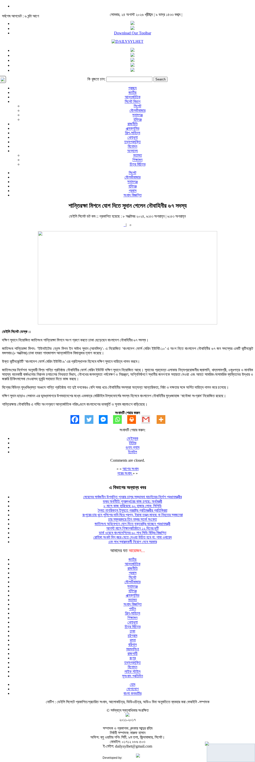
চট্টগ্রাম (132, 636)
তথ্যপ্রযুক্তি (132, 142)
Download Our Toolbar (132, 33)
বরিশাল (132, 644)
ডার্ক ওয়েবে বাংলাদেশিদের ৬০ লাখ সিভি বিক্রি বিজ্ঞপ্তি (132, 533)
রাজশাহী (132, 653)
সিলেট (137, 106)
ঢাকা (132, 631)
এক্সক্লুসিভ (132, 128)
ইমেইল (132, 452)
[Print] (134, 419)
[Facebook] (77, 419)
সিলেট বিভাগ (132, 101)
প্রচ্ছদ (132, 88)
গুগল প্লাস (132, 447)
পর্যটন (132, 609)
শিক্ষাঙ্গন (137, 160)
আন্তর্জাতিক (132, 97)
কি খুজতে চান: (96, 79)
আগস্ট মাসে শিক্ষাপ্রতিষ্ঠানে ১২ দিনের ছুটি (132, 528)
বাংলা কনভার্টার (132, 693)
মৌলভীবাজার (137, 110)
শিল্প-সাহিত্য (132, 133)
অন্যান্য (132, 151)
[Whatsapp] (120, 419)
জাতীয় (132, 92)
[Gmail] (148, 419)
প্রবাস (132, 191)
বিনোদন (132, 146)
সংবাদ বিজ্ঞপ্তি (133, 195)
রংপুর (132, 658)
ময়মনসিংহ (132, 649)
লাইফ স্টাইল (132, 671)
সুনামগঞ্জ (137, 115)
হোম (132, 684)
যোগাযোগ (133, 689)
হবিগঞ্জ (137, 119)
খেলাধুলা (133, 137)
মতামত (137, 155)
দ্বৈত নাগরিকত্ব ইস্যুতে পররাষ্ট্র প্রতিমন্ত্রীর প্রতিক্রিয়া (132, 510)
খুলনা (132, 640)
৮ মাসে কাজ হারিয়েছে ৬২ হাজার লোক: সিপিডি (133, 506)
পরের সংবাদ (125, 473)
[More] (164, 419)
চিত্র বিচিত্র (137, 164)
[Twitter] (92, 419)
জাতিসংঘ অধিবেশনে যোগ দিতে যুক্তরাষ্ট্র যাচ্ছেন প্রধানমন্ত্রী (132, 524)
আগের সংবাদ (131, 469)
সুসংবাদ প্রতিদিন (132, 676)
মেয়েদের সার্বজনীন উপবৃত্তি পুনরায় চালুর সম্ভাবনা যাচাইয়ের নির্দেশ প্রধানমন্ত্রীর (132, 497)
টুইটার (132, 443)
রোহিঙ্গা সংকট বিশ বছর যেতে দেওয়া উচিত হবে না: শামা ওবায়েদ (132, 537)
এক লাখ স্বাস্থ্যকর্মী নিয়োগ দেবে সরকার (132, 542)
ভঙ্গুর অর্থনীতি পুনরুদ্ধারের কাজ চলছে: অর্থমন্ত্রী (132, 501)
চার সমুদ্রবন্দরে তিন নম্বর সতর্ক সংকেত (132, 519)
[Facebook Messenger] (106, 419)
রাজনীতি (133, 124)
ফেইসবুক (132, 438)
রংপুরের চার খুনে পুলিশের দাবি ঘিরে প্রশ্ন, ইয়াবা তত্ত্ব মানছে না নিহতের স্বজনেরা (132, 515)
